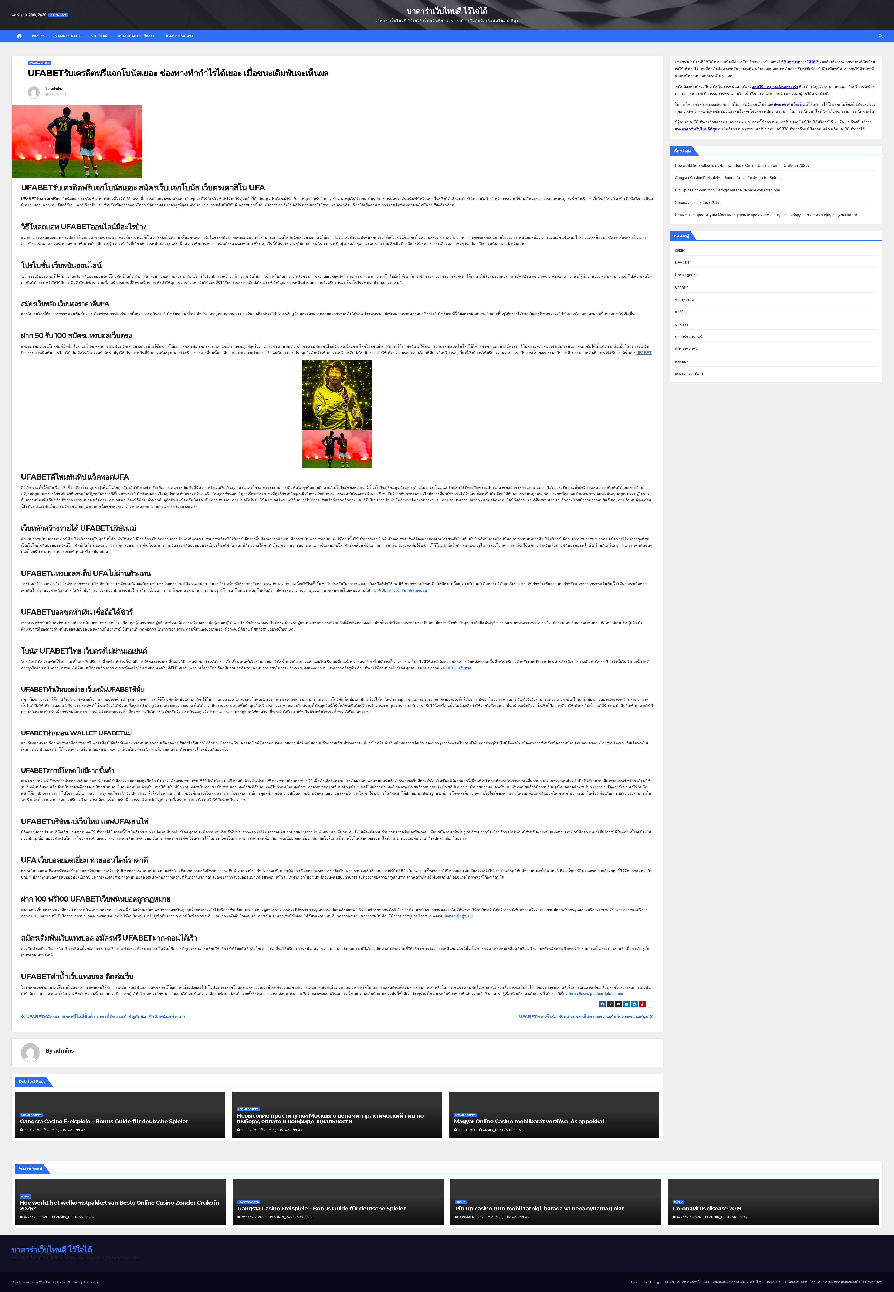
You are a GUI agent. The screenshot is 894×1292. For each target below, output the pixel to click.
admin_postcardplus (66, 1130)
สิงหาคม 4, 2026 (689, 1217)
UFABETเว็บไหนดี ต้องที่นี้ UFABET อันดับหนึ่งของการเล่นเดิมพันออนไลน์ (713, 1282)
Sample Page (68, 36)
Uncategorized (39, 62)
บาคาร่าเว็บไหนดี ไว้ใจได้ (447, 11)
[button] (880, 36)
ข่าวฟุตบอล (684, 300)
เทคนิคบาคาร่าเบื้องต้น (786, 104)
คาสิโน (681, 312)
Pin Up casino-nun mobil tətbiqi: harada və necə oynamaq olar (727, 190)
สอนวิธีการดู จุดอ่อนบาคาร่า (775, 87)
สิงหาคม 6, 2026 (36, 1217)
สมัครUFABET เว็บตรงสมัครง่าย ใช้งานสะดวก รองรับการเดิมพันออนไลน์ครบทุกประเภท (824, 1282)
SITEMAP (99, 36)
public (680, 250)
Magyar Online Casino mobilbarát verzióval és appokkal (529, 1121)
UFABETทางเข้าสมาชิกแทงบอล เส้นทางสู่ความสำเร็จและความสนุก (584, 1016)
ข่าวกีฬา (682, 287)
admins (57, 88)
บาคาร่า (681, 324)
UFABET (682, 263)
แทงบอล (682, 361)
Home (634, 1282)
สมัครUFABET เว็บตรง (136, 36)
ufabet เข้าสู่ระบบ (458, 916)
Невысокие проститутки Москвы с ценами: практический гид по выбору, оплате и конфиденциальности (330, 1118)
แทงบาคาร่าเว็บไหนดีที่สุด (696, 129)
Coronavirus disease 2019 (697, 203)
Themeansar (92, 1282)
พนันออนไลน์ (686, 349)
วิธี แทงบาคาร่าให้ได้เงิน (801, 62)
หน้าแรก (38, 36)
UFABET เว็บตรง (457, 668)
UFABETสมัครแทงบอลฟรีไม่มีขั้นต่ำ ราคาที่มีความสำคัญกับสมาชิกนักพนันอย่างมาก (105, 1016)
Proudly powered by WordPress (33, 1282)
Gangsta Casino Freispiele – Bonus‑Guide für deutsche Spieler (104, 1121)
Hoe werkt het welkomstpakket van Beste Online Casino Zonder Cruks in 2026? (742, 165)
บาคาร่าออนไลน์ (689, 337)
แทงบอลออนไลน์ (689, 374)
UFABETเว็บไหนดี (179, 36)
